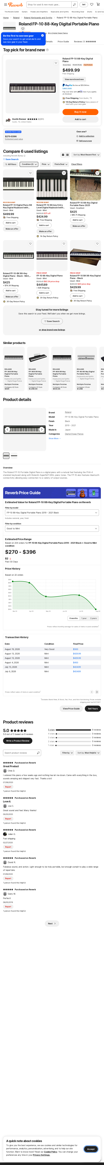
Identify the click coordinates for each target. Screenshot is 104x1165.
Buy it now (80, 111)
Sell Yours (93, 708)
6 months (74, 618)
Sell (83, 4)
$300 (75, 649)
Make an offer (12, 229)
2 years (93, 618)
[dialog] (52, 1149)
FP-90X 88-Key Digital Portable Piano (35, 374)
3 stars (51, 737)
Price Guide (63, 41)
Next (50, 923)
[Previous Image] (7, 429)
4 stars (51, 733)
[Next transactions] (97, 692)
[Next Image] (41, 429)
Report (8, 787)
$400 (75, 662)
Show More (53, 438)
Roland (68, 412)
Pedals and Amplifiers (39, 12)
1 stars (51, 745)
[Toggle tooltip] (47, 50)
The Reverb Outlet (12, 12)
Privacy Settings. (41, 1155)
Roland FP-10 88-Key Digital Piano (78, 60)
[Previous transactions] (92, 692)
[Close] (42, 35)
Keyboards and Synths (60, 12)
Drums (89, 12)
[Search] (74, 5)
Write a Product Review (17, 740)
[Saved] (91, 4)
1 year (84, 618)
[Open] (96, 512)
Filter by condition (13, 524)
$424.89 (77, 671)
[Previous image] (9, 86)
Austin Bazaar (19, 119)
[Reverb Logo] (15, 4)
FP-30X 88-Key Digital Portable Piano (11, 374)
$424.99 (77, 667)
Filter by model (11, 508)
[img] (32, 119)
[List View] (67, 155)
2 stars (51, 741)
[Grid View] (63, 155)
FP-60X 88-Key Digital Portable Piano (59, 374)
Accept (91, 1149)
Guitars (25, 12)
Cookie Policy (50, 1152)
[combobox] (49, 513)
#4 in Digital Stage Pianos (58, 33)
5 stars (51, 729)
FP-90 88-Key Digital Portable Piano (85, 373)
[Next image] (56, 86)
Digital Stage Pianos (74, 434)
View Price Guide (71, 708)
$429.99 (77, 653)
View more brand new (74, 79)
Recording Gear (78, 12)
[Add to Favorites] (22, 28)
